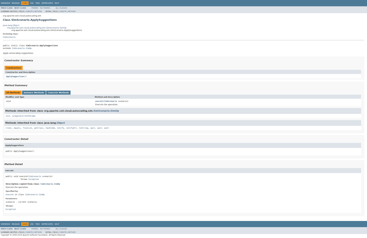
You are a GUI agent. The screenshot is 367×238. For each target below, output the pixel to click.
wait (92, 128)
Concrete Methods (58, 92)
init (8, 116)
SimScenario (9, 37)
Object (61, 123)
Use (32, 3)
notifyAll (71, 128)
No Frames (45, 8)
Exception (34, 179)
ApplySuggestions (15, 76)
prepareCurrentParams (23, 116)
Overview (5, 3)
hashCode (50, 128)
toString (83, 128)
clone (8, 128)
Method (38, 11)
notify (60, 128)
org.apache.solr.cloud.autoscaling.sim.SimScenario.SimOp (36, 28)
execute (99, 101)
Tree (37, 3)
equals (17, 128)
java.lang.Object (11, 25)
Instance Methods (34, 92)
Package (16, 3)
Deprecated (47, 3)
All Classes (61, 8)
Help (57, 3)
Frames (34, 8)
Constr (29, 11)
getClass (38, 128)
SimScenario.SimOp (22, 48)
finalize (27, 128)
